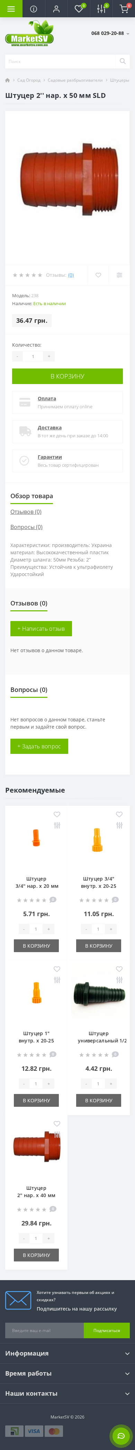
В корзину (67, 376)
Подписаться (106, 1330)
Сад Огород (28, 80)
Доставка (50, 427)
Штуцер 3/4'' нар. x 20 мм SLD (37, 885)
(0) (71, 275)
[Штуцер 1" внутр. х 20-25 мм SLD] (36, 993)
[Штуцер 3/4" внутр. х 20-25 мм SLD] (98, 838)
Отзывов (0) (26, 512)
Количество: (27, 344)
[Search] (122, 62)
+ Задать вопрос (39, 746)
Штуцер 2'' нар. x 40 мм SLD (36, 1195)
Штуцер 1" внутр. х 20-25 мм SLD (36, 1040)
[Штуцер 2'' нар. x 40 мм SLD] (36, 1148)
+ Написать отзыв (41, 628)
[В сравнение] (57, 826)
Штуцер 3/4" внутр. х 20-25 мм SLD (98, 885)
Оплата (47, 398)
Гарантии (50, 457)
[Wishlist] (98, 275)
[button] (56, 8)
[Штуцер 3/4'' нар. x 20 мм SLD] (36, 838)
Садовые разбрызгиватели (75, 80)
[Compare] (119, 275)
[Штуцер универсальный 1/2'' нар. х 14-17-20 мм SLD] (98, 993)
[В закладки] (57, 815)
